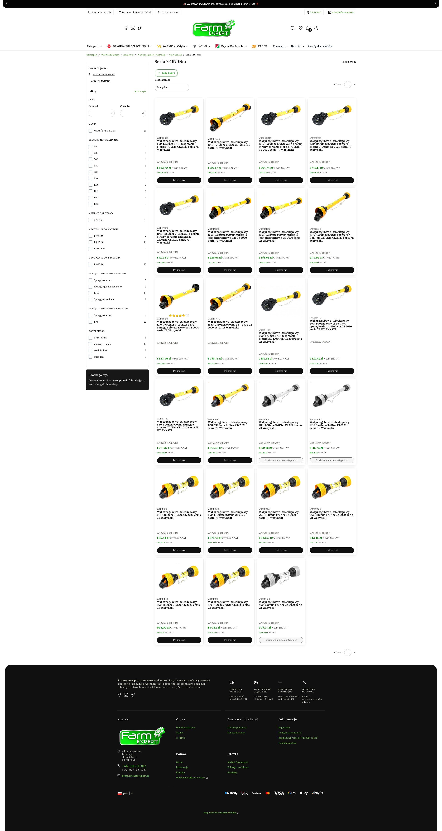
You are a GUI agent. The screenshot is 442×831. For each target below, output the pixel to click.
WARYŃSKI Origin (110, 54)
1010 (96, 184)
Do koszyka (179, 180)
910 (96, 178)
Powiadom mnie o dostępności (281, 460)
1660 (96, 203)
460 (96, 146)
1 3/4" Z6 (99, 235)
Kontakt (180, 772)
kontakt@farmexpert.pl (343, 12)
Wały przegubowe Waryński (151, 54)
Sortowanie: (162, 79)
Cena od (93, 106)
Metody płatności (237, 727)
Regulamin (284, 727)
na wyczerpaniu (102, 344)
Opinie (180, 732)
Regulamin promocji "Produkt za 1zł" (298, 737)
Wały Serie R (175, 54)
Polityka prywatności (289, 732)
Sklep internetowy (220, 813)
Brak (96, 293)
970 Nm (98, 220)
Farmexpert (91, 54)
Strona (338, 84)
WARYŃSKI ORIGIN (104, 130)
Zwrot (179, 762)
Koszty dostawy (236, 732)
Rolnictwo (128, 54)
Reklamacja (182, 767)
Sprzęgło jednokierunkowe (108, 286)
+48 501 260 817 (134, 766)
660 (96, 165)
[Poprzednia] (6, 4)
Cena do (124, 106)
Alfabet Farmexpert (237, 762)
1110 (96, 191)
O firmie (180, 737)
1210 (96, 197)
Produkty (232, 772)
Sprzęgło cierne (102, 280)
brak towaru (100, 337)
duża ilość (99, 356)
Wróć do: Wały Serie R (104, 74)
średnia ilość (100, 350)
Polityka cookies (287, 743)
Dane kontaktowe (185, 727)
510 (96, 152)
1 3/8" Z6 (99, 242)
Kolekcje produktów (238, 767)
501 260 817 (315, 12)
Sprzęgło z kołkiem (104, 299)
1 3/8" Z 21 (99, 248)
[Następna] (435, 4)
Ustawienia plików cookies (190, 777)
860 (96, 172)
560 (96, 159)
